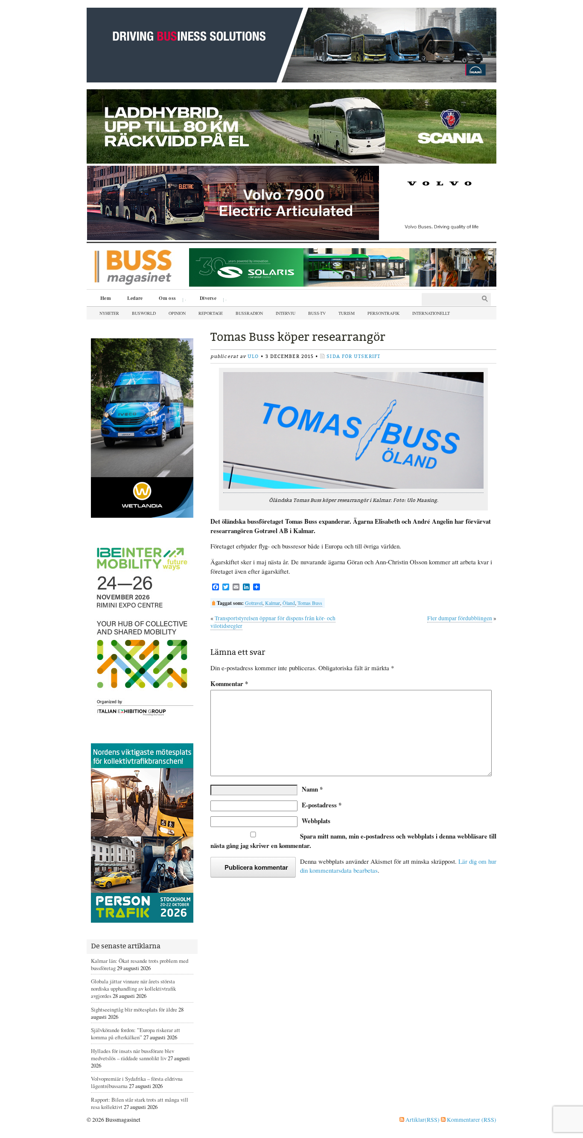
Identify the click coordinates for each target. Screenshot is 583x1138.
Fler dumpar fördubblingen (459, 618)
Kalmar (272, 602)
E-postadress (321, 805)
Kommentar (229, 683)
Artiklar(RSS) (422, 1119)
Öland (289, 602)
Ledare (135, 298)
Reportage (210, 313)
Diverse (205, 299)
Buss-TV (317, 313)
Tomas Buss (309, 602)
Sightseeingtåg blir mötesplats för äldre (134, 1009)
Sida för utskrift (353, 356)
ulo (253, 356)
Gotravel (253, 602)
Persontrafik (383, 313)
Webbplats (316, 820)
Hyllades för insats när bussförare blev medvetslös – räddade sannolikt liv (132, 1054)
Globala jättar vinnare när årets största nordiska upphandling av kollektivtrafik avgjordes (133, 988)
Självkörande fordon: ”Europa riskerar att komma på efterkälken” (135, 1033)
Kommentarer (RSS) (471, 1119)
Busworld (144, 313)
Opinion (177, 313)
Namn (312, 789)
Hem (105, 298)
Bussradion (249, 313)
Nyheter (109, 313)
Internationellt (431, 313)
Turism (346, 313)
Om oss (164, 299)
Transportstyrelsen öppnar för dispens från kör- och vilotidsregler (272, 622)
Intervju (285, 313)
